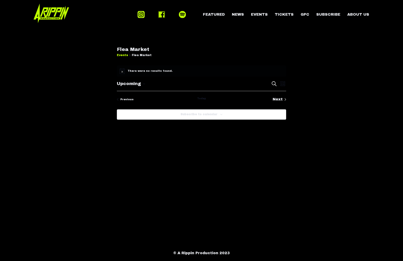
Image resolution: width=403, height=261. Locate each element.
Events (122, 55)
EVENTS (259, 14)
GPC (305, 14)
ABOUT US (358, 14)
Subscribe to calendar (199, 114)
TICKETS (284, 14)
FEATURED (214, 14)
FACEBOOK (161, 14)
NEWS (238, 14)
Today (201, 98)
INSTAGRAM (141, 14)
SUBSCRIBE (328, 14)
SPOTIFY (182, 14)
